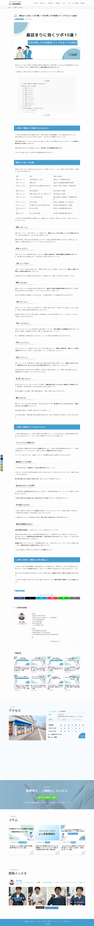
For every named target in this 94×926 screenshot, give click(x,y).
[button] (19, 598)
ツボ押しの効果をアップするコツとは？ (33, 108)
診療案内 (26, 921)
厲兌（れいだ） (28, 105)
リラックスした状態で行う (31, 110)
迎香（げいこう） (29, 88)
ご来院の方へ (32, 921)
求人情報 (44, 921)
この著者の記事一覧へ (54, 641)
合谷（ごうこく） (29, 102)
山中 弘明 (22, 622)
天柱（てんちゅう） (29, 98)
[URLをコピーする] (74, 598)
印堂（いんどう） (29, 90)
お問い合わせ (67, 921)
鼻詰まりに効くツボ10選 (28, 86)
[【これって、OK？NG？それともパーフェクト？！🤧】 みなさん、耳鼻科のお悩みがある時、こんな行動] (76, 896)
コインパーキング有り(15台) (73, 719)
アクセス (39, 921)
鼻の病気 (21, 19)
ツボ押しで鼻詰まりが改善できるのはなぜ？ (34, 83)
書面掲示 (49, 921)
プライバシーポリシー (57, 921)
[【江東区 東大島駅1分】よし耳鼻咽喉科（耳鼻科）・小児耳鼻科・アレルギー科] (15, 3)
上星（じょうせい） (29, 92)
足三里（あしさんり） (30, 103)
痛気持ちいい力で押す (30, 112)
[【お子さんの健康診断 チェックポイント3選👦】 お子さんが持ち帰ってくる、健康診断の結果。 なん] (37, 896)
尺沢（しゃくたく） (29, 100)
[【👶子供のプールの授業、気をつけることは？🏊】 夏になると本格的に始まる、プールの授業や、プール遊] (18, 896)
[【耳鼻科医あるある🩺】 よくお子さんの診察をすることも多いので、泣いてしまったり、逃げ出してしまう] (56, 896)
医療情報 (17, 19)
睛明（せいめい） (29, 94)
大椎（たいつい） (29, 96)
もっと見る (47, 115)
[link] (32, 637)
